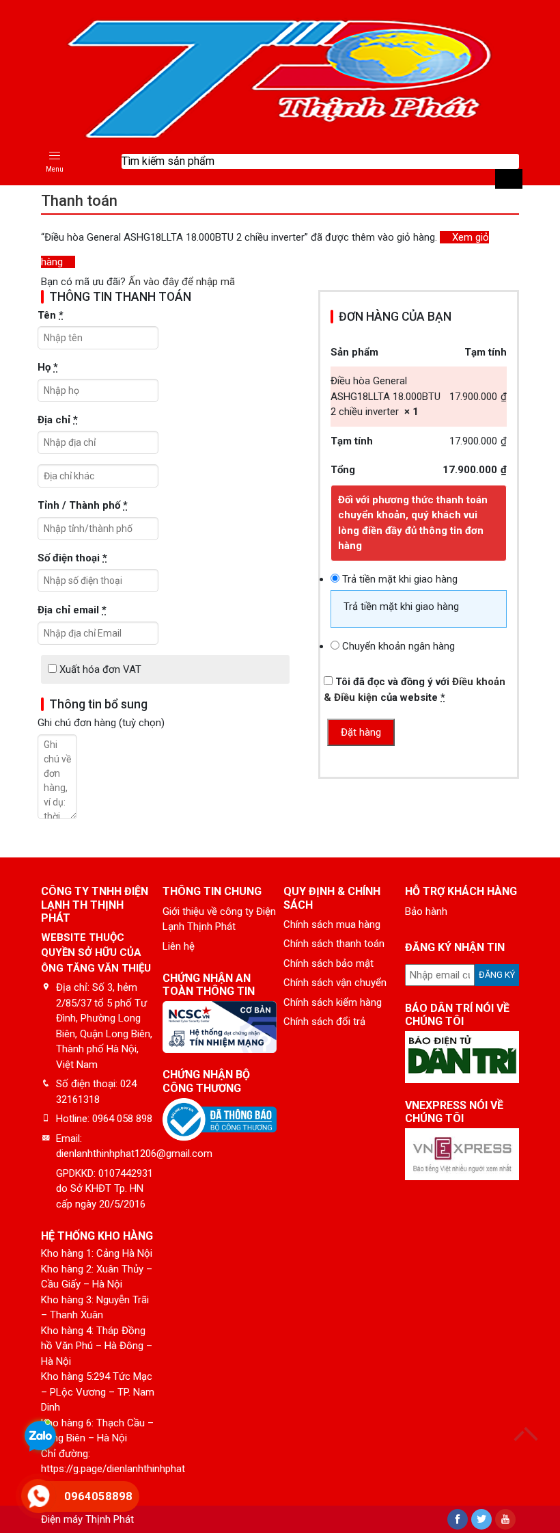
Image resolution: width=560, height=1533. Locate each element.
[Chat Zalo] (40, 1438)
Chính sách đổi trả (324, 1021)
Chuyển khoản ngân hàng (398, 646)
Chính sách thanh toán (333, 943)
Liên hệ (179, 946)
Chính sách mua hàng (331, 924)
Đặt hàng (361, 732)
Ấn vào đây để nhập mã (181, 282)
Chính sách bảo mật (328, 963)
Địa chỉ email (72, 610)
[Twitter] (481, 1519)
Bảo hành (426, 911)
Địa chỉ (58, 420)
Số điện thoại (72, 558)
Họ (48, 367)
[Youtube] (505, 1519)
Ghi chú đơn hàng (101, 723)
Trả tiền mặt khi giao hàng (400, 579)
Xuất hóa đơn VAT (99, 669)
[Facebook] (457, 1519)
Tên (51, 315)
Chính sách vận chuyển (335, 982)
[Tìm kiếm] (508, 179)
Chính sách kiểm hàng (332, 1002)
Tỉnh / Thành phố (83, 505)
